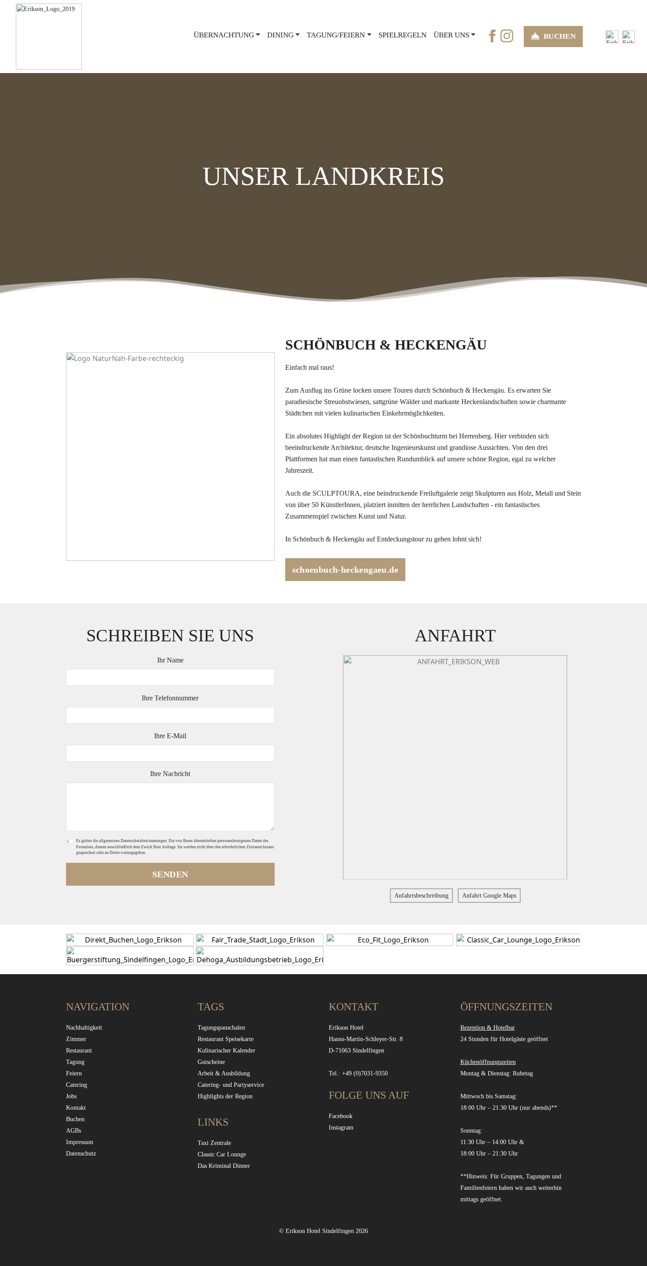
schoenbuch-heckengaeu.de (345, 569)
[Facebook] (492, 35)
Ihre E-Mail (170, 736)
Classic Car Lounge (222, 1154)
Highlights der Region (225, 1096)
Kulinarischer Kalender (226, 1050)
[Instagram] (506, 35)
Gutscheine (211, 1062)
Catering (76, 1085)
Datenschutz (81, 1153)
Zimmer (76, 1039)
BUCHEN (560, 36)
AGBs (73, 1130)
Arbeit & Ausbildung (224, 1073)
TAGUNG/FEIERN (336, 35)
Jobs (71, 1096)
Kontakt (76, 1107)
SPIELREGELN (402, 35)
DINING (280, 35)
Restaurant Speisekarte (226, 1039)
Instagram (341, 1127)
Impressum (79, 1142)
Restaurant (79, 1050)
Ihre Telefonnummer (170, 698)
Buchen (75, 1119)
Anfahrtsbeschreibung (421, 895)
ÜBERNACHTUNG (224, 35)
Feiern (74, 1073)
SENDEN (170, 874)
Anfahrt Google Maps (489, 895)
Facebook (341, 1116)
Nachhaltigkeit (84, 1027)
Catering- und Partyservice (231, 1085)
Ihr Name (170, 660)
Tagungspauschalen (221, 1027)
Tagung (75, 1062)
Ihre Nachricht (170, 773)
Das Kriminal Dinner (224, 1166)
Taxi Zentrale (214, 1143)
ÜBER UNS (451, 35)
